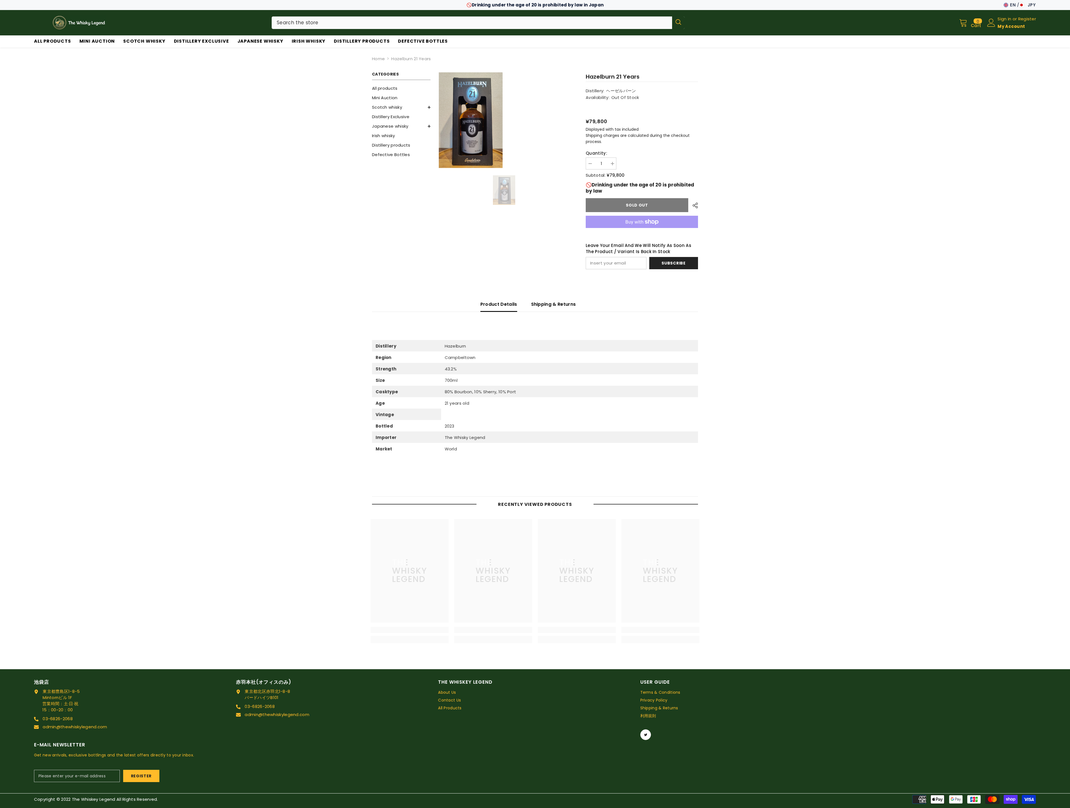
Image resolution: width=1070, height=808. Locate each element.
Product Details (498, 304)
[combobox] (472, 22)
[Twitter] (645, 734)
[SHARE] (693, 205)
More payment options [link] (642, 231)
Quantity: (596, 153)
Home (378, 59)
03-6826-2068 (58, 719)
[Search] (478, 22)
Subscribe (673, 263)
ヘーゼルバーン (621, 91)
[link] (410, 630)
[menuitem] (401, 88)
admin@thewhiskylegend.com (75, 727)
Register (1027, 19)
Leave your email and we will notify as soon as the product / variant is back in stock (638, 248)
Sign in (1005, 19)
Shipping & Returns (553, 304)
